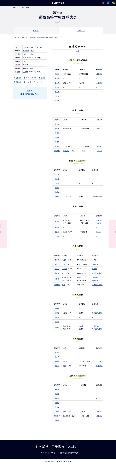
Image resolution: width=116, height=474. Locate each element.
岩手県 (57, 83)
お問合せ (53, 453)
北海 (64, 74)
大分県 (57, 407)
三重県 (57, 236)
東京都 (57, 146)
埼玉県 (57, 137)
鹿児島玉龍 (66, 416)
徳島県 (57, 352)
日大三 (25, 54)
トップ (17, 37)
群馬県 (57, 133)
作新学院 (26, 51)
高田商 (64, 277)
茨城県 (57, 124)
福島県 (57, 100)
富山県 (57, 179)
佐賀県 (57, 394)
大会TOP (36, 31)
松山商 (65, 361)
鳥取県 (57, 308)
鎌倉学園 (66, 151)
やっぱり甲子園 (58, 3)
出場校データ (81, 31)
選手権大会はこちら (30, 92)
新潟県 (57, 174)
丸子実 (65, 196)
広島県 (57, 322)
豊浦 (64, 326)
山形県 (57, 96)
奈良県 (56, 279)
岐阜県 (57, 221)
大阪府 (56, 269)
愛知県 (57, 232)
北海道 (57, 74)
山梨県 (57, 192)
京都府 (56, 264)
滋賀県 (56, 260)
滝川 (30, 68)
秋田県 (57, 92)
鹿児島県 (57, 416)
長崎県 (57, 398)
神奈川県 (57, 151)
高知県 (57, 366)
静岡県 (57, 227)
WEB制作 (75, 453)
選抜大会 (24, 37)
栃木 (32, 51)
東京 (30, 54)
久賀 (64, 329)
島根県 (57, 313)
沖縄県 (57, 420)
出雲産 (65, 313)
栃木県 (57, 129)
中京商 (65, 232)
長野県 (57, 196)
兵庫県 (56, 273)
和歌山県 (57, 285)
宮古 (64, 83)
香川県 (57, 357)
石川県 (57, 183)
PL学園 (64, 269)
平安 (63, 264)
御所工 (64, 280)
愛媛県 (57, 361)
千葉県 (57, 142)
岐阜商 (65, 220)
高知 (64, 366)
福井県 (57, 188)
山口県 (57, 327)
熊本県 (57, 403)
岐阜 (64, 223)
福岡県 (57, 389)
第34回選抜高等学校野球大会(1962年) (41, 37)
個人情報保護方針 (66, 453)
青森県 (57, 78)
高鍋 (64, 411)
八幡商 (64, 260)
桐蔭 (63, 285)
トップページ (42, 453)
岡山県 (57, 317)
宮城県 (57, 87)
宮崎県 (57, 411)
